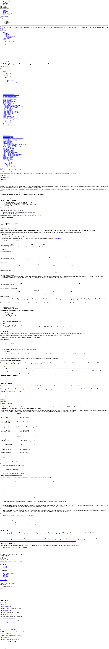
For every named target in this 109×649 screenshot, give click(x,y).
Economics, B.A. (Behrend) (8, 104)
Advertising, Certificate (7, 83)
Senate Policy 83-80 (9, 363)
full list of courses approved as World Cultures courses (19, 488)
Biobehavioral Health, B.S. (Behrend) (9, 88)
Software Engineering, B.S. (8, 162)
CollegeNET (5, 567)
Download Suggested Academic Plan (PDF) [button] (8, 629)
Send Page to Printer (4, 602)
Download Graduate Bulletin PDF (6, 644)
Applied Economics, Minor (7, 84)
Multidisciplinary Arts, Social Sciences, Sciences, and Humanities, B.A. (15, 144)
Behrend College (3, 69)
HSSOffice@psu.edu (4, 559)
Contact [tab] (4, 78)
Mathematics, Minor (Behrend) (8, 137)
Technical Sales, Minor (7, 165)
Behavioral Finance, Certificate (8, 86)
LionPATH (5, 566)
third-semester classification (12, 213)
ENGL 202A (22, 427)
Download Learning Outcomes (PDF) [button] (7, 622)
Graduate (4, 12)
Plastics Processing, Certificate (8, 149)
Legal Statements (6, 576)
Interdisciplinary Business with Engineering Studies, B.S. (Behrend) (15, 128)
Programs (4, 40)
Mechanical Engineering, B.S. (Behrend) (10, 140)
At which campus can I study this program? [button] (8, 171)
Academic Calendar (6, 38)
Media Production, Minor (7, 142)
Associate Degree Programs (10, 42)
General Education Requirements (90, 299)
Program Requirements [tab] (7, 73)
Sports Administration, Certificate (9, 163)
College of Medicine (6, 14)
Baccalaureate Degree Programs (10, 41)
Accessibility (5, 575)
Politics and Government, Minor (8, 151)
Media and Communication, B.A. (9, 141)
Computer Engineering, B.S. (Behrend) (10, 96)
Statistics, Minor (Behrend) (7, 164)
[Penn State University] (3, 6)
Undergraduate (5, 11)
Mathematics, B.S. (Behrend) (8, 136)
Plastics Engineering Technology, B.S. (9, 148)
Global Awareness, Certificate (8, 123)
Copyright (4, 577)
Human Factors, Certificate (7, 126)
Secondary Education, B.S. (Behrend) (9, 161)
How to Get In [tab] (5, 72)
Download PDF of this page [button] (5, 606)
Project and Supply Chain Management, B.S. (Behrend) (13, 154)
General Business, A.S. (7, 121)
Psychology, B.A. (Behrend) (8, 157)
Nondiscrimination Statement (8, 573)
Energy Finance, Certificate (8, 108)
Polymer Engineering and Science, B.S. (10, 152)
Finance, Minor (5, 115)
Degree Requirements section (29, 485)
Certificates (7, 44)
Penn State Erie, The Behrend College (9, 60)
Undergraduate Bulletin (7, 57)
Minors (6, 43)
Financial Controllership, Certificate (9, 116)
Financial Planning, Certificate (8, 117)
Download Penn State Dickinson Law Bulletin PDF (9, 645)
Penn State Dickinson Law (7, 13)
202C (28, 427)
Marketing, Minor (6, 135)
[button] (2, 168)
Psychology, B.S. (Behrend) (8, 158)
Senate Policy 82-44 (59, 238)
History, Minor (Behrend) (7, 125)
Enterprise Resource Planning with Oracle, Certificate (12, 111)
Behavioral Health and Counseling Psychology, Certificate (13, 87)
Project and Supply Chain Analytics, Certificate (11, 153)
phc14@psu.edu (3, 401)
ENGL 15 (2, 417)
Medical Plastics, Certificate (8, 143)
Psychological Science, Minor (8, 156)
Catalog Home (5, 3)
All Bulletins (5, 10)
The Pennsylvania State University (6, 595)
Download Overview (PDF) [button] (5, 610)
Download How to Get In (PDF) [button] (6, 614)
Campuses (4, 45)
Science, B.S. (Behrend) (7, 160)
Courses (4, 39)
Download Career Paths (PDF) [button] (6, 633)
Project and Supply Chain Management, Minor (11, 155)
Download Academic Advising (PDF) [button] (7, 625)
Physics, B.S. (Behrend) (7, 147)
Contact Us (3, 580)
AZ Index (4, 2)
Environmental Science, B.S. (8, 113)
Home (4, 32)
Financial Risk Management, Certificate (10, 118)
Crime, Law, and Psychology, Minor (9, 101)
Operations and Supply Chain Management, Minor (12, 146)
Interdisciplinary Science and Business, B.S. (11, 129)
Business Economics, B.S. (7, 92)
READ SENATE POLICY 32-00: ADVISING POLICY (10, 391)
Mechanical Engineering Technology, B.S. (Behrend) (12, 139)
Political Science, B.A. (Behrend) (9, 150)
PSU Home (5, 4)
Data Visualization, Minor (7, 102)
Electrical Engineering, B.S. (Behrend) (10, 107)
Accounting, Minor (6, 81)
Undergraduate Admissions (10, 52)
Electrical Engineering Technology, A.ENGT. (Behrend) (13, 106)
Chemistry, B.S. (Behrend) (7, 93)
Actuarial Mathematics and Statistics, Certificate (11, 82)
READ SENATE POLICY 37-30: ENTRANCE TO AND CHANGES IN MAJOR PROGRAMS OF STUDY (20, 215)
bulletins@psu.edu (3, 593)
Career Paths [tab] (5, 77)
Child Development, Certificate (8, 94)
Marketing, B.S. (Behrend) (7, 134)
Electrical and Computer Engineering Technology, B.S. (12, 105)
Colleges (4, 46)
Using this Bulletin (8, 48)
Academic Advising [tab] (6, 75)
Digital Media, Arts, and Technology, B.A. (10, 103)
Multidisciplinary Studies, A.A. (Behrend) (10, 145)
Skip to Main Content (6, 1)
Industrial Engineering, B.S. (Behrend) (10, 127)
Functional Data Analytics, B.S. (8, 119)
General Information (6, 47)
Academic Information (9, 49)
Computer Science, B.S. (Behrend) (9, 98)
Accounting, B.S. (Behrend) (8, 80)
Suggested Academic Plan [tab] (7, 76)
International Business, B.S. (8, 130)
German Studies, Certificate (8, 122)
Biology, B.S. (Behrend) (7, 89)
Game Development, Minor (8, 120)
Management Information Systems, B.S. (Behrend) (12, 131)
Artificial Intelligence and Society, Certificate (11, 85)
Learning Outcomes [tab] (6, 74)
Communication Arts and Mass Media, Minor (11, 95)
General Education (8, 50)
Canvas (4, 568)
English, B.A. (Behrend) (7, 109)
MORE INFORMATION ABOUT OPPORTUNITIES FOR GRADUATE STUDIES (16, 547)
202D (32, 427)
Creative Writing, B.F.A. (7, 100)
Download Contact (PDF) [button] (5, 637)
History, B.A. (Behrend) (7, 124)
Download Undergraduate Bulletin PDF (7, 643)
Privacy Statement (6, 574)
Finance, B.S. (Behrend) (7, 114)
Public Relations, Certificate (8, 159)
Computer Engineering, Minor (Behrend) (10, 97)
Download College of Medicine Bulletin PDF (8, 646)
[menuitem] (56, 10)
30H (6, 417)
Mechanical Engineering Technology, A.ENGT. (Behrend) (13, 138)
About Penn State (8, 51)
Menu (2, 68)
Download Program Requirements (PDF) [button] (7, 618)
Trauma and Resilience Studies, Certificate (10, 166)
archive (1, 28)
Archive (4, 55)
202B (26, 427)
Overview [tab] (4, 71)
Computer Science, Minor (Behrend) (9, 99)
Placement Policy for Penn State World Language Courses (88, 368)
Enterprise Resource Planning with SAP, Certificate (12, 112)
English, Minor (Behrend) (7, 110)
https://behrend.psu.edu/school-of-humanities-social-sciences (11, 561)
